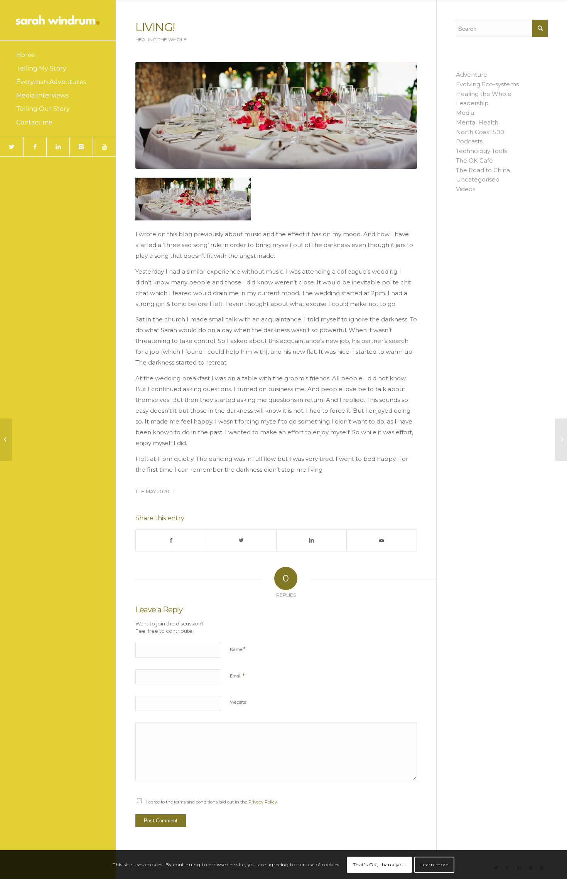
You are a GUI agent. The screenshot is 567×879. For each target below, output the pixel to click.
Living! (155, 27)
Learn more (434, 864)
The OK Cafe (474, 160)
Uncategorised (478, 179)
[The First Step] (561, 439)
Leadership (472, 103)
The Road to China (483, 170)
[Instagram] (81, 146)
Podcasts (469, 141)
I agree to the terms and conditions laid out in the (211, 802)
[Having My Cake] (6, 439)
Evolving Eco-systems (487, 84)
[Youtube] (104, 146)
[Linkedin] (57, 146)
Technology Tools (481, 151)
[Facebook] (34, 146)
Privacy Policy (262, 802)
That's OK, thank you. (380, 864)
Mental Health (477, 122)
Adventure (471, 74)
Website (238, 702)
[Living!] (276, 115)
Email (237, 675)
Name (237, 649)
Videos (465, 189)
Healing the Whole (161, 39)
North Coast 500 (480, 132)
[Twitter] (11, 146)
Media (465, 112)
